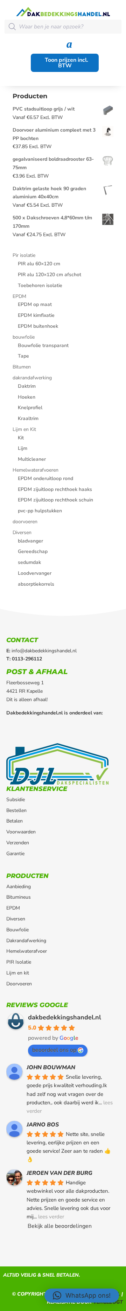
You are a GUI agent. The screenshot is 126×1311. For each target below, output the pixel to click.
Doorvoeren (19, 983)
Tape (23, 356)
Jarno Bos (43, 1125)
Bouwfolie (17, 929)
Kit (21, 437)
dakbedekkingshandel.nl (64, 1017)
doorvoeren (25, 521)
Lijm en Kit (24, 429)
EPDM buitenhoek (38, 326)
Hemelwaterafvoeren (35, 470)
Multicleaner (32, 459)
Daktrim (27, 386)
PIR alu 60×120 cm (39, 263)
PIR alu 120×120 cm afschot (49, 274)
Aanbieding (18, 886)
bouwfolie (24, 337)
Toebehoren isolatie (40, 285)
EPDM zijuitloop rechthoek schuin (55, 500)
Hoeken (26, 397)
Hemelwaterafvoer (26, 951)
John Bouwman (51, 1067)
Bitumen (22, 367)
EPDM (19, 296)
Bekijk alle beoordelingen (60, 1226)
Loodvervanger (34, 573)
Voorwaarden (21, 831)
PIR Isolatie (18, 962)
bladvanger (30, 541)
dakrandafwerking (32, 377)
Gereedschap (33, 551)
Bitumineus (18, 897)
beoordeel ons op (54, 1050)
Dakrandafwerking (26, 940)
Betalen (14, 821)
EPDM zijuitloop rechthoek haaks (55, 489)
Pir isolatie (24, 255)
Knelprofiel (30, 407)
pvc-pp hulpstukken (40, 510)
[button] (81, 1296)
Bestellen (16, 810)
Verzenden (17, 842)
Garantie (15, 853)
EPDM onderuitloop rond (45, 478)
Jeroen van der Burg (59, 1173)
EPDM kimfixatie (36, 315)
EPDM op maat (35, 304)
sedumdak (29, 562)
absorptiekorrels (36, 584)
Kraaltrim (28, 418)
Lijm (22, 448)
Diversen (22, 532)
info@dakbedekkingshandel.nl (44, 650)
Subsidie (15, 799)
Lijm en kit (17, 973)
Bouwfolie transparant (43, 345)
